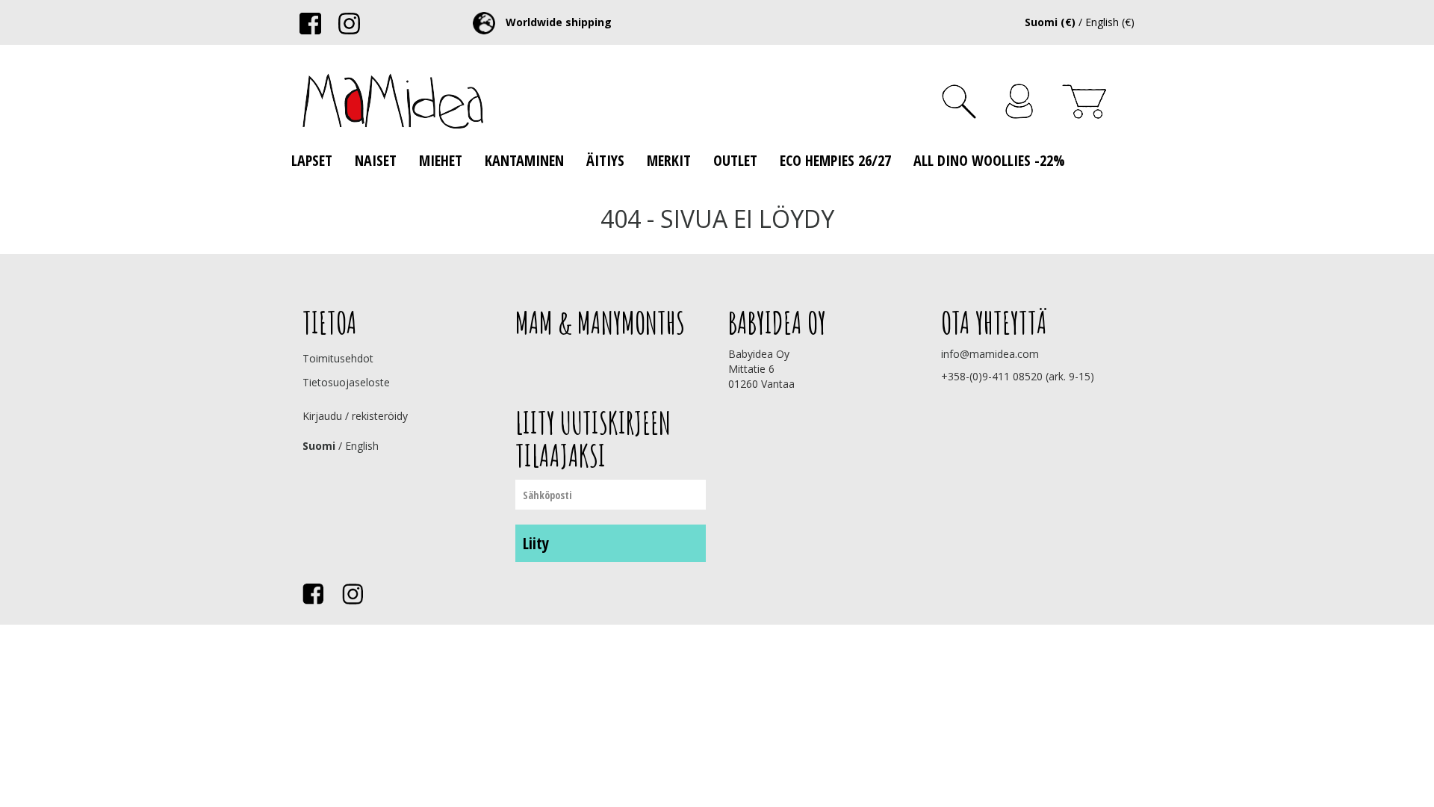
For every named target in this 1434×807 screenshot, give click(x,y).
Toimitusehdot (337, 358)
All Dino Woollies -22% (989, 160)
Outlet (735, 160)
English (362, 446)
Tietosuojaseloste (346, 382)
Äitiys (605, 160)
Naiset (376, 160)
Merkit (669, 160)
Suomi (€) (1050, 22)
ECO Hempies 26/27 (835, 160)
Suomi (318, 446)
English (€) (1110, 22)
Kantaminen (524, 160)
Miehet (440, 160)
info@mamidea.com (990, 354)
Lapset (311, 160)
